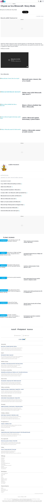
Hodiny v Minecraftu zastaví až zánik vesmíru (31, 131)
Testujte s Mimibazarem (4, 473)
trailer (9, 177)
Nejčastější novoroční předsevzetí (6, 372)
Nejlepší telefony (12, 389)
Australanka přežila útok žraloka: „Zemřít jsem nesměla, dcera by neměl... (11, 374)
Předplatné (21, 329)
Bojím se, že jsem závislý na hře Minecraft (10, 201)
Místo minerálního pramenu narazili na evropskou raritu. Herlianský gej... (11, 416)
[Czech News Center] (24, 339)
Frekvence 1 (3, 491)
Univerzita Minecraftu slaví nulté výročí (10, 210)
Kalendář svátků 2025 (10, 346)
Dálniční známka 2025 (17, 380)
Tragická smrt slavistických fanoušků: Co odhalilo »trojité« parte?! (10, 357)
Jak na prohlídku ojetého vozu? (5, 463)
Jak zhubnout (3, 363)
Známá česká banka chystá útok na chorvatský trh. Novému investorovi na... (12, 400)
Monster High (3, 474)
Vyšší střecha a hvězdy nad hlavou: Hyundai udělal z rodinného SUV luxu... (11, 384)
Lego (2, 476)
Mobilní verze (26, 335)
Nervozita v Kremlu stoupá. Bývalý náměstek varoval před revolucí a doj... (11, 399)
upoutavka (3, 177)
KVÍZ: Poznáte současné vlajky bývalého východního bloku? (9, 417)
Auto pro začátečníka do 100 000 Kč (6, 465)
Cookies (3, 501)
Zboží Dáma (3, 461)
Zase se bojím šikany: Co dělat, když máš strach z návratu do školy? (10, 443)
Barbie (2, 475)
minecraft (13, 177)
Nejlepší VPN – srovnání (19, 389)
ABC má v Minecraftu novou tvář (8, 198)
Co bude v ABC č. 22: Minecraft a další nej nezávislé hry (13, 192)
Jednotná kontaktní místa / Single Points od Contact (25, 501)
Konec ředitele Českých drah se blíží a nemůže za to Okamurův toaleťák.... (11, 401)
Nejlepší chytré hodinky (5, 389)
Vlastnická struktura (14, 501)
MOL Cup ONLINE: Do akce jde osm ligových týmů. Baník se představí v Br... (12, 356)
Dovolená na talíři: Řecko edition (5, 427)
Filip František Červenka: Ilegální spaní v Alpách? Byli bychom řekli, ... (11, 418)
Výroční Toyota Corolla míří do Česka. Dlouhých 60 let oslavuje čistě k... (11, 382)
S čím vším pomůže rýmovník (25, 432)
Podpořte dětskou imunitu (5, 432)
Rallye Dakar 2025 (10, 380)
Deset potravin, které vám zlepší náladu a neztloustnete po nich (10, 433)
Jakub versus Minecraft (6, 186)
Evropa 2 (2, 492)
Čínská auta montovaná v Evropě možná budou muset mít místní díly (10, 383)
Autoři (13, 329)
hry (6, 177)
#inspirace (3, 423)
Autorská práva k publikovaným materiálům (9, 500)
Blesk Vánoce (3, 346)
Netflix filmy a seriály (15, 415)
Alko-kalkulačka (4, 380)
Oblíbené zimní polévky (5, 406)
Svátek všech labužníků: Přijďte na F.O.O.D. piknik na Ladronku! (10, 410)
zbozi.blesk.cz (3, 462)
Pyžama (2, 477)
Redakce (22, 496)
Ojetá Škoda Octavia (4, 467)
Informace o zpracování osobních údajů (35, 500)
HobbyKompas (3, 464)
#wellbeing (7, 423)
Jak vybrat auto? (3, 468)
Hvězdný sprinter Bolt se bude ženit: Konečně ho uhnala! (9, 358)
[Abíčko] (2, 2)
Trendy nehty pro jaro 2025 (10, 363)
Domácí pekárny (12, 406)
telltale (16, 177)
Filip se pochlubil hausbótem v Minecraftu (10, 189)
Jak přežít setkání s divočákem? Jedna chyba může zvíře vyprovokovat (11, 367)
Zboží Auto (2, 466)
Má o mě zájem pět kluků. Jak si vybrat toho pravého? (8, 444)
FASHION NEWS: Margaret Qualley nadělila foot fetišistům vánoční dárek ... (11, 425)
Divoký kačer (9, 415)
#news (10, 423)
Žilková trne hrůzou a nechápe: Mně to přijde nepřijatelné (9, 366)
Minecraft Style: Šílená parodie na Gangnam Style (12, 204)
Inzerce (30, 329)
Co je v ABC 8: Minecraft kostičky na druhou (11, 183)
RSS (25, 496)
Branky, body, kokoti (8, 449)
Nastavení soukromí (8, 501)
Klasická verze (18, 335)
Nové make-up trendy (19, 363)
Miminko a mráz (15, 372)
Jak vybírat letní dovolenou (23, 372)
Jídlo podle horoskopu (19, 406)
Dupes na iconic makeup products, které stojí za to (8, 426)
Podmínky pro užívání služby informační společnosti (22, 500)
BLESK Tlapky (3, 415)
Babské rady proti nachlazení (15, 432)
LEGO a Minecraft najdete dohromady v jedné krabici (31, 118)
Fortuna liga (14, 449)
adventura (21, 177)
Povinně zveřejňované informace (37, 501)
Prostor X (2, 449)
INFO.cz (15, 346)
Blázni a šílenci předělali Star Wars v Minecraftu (31, 106)
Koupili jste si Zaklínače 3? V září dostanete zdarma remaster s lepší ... (11, 442)
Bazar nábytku (3, 483)
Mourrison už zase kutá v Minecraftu (9, 207)
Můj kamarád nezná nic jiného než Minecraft (11, 195)
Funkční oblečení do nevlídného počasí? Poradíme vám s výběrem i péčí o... (12, 373)
